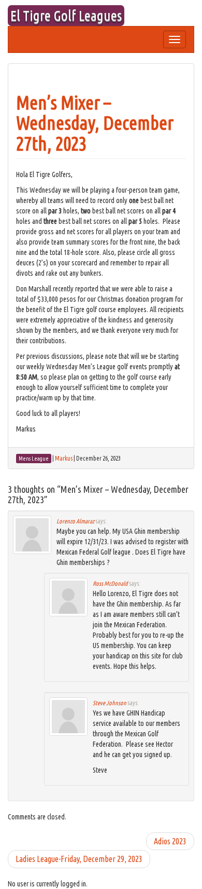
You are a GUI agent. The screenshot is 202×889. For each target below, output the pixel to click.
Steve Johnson (109, 702)
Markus (64, 458)
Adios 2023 (170, 841)
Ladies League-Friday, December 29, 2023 (79, 859)
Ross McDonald (110, 583)
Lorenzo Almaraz (75, 521)
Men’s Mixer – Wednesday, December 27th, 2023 (95, 123)
